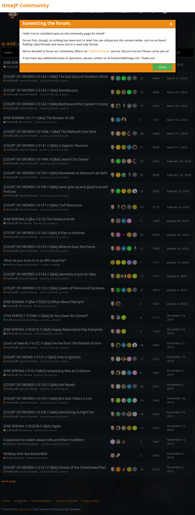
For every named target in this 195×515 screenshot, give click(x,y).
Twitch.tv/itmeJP (99, 51)
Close (162, 67)
